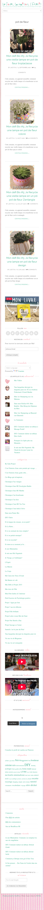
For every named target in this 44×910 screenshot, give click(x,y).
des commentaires (13, 822)
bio (17, 760)
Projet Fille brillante (12, 611)
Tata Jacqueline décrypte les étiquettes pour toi (20, 634)
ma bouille (9, 775)
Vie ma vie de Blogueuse (13, 638)
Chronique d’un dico (12, 499)
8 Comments (32, 269)
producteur (24, 779)
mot (26, 775)
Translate (21, 371)
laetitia (13, 67)
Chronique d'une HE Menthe (14, 490)
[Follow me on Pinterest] (22, 333)
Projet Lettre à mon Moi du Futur (16, 616)
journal (11, 772)
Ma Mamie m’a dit (11, 580)
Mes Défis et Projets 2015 (13, 584)
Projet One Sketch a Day (13, 620)
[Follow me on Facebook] (8, 333)
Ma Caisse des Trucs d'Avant (14, 576)
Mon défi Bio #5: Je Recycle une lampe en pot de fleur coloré (22, 130)
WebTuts (38, 896)
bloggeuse (23, 760)
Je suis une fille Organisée (13, 553)
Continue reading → (22, 87)
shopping (15, 782)
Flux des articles (13, 817)
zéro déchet (31, 785)
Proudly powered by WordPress (12, 896)
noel (6, 778)
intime (6, 772)
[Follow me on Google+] (17, 333)
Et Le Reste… (9, 526)
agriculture (12, 760)
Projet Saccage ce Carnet (13, 625)
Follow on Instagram (28, 724)
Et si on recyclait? (11, 540)
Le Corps (8, 571)
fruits (13, 769)
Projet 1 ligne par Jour (12, 602)
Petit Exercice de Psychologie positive (17, 598)
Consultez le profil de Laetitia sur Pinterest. (19, 750)
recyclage (8, 781)
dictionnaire (20, 765)
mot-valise (31, 775)
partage (14, 779)
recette (35, 778)
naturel (36, 775)
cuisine (8, 765)
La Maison (8, 567)
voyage (23, 785)
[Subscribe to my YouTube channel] (31, 333)
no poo (10, 779)
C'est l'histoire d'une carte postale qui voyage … (21, 468)
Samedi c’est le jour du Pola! (14, 629)
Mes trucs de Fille (11, 589)
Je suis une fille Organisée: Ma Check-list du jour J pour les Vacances (24, 450)
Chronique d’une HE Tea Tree (15, 504)
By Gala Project (10, 464)
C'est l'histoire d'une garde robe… (16, 473)
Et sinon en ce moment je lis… (15, 544)
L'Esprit (7, 562)
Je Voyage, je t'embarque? (13, 558)
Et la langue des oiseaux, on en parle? (17, 522)
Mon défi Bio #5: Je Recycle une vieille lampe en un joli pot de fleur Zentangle (22, 196)
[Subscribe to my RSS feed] (36, 333)
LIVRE (24, 771)
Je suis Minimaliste (11, 549)
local (28, 772)
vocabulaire (16, 785)
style (24, 782)
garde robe (18, 769)
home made (26, 768)
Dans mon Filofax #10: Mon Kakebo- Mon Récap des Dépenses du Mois (25, 406)
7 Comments (33, 204)
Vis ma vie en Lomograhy (13, 643)
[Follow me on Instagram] (27, 333)
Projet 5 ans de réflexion (13, 607)
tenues (28, 782)
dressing (33, 765)
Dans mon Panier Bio (12, 513)
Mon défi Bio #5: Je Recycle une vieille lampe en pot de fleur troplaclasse (22, 59)
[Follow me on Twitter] (13, 333)
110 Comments (32, 138)
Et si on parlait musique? (13, 535)
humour (34, 769)
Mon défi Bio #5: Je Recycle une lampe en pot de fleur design (22, 261)
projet (29, 779)
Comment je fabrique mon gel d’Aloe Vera (20, 858)
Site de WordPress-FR (13, 826)
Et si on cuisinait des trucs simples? (17, 531)
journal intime (16, 772)
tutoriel (33, 781)
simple (20, 782)
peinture (19, 779)
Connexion (9, 813)
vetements (8, 785)
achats (7, 760)
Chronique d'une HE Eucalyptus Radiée (18, 486)
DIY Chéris (9, 517)
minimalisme (19, 774)
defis (14, 765)
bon (29, 760)
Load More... (13, 723)
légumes (35, 772)
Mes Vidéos (18, 380)
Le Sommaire (18, 420)
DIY (28, 764)
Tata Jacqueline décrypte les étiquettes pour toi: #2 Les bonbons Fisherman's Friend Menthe (25, 389)
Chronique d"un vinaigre (13, 482)
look (31, 772)
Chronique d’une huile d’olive (15, 508)
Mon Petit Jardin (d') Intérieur (15, 593)
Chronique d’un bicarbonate (14, 495)
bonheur (35, 760)
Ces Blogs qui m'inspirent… (14, 477)
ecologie (8, 768)
